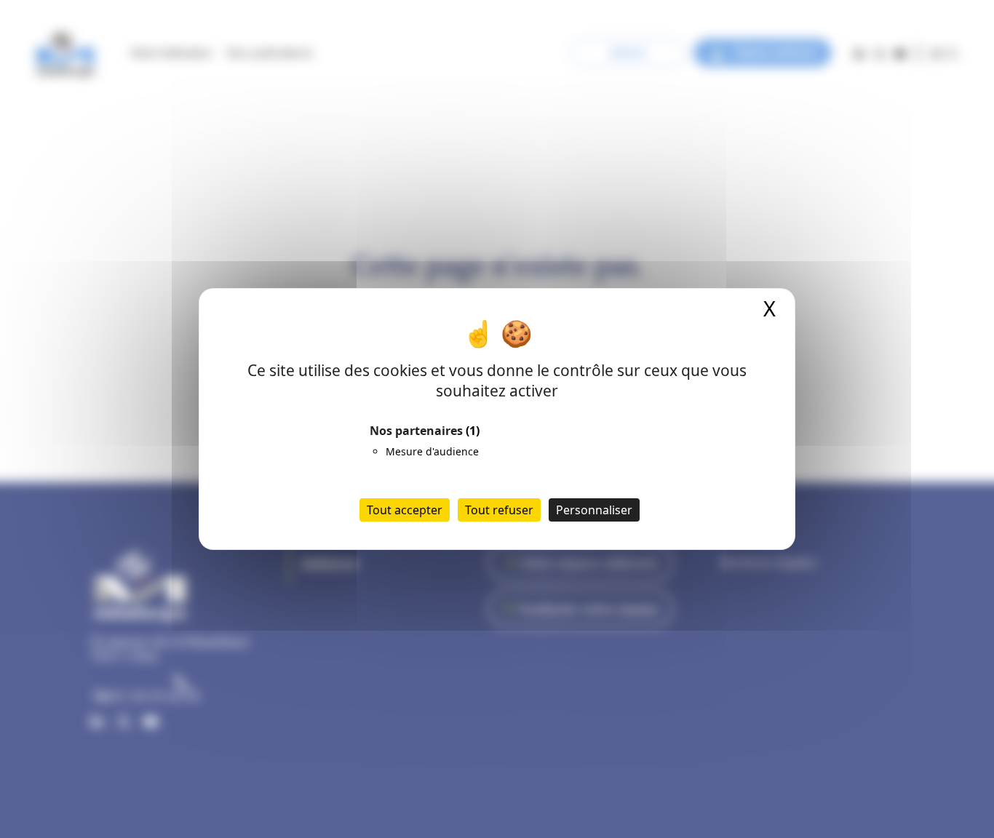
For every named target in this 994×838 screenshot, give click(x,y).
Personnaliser (594, 510)
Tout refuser (499, 510)
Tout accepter (404, 510)
